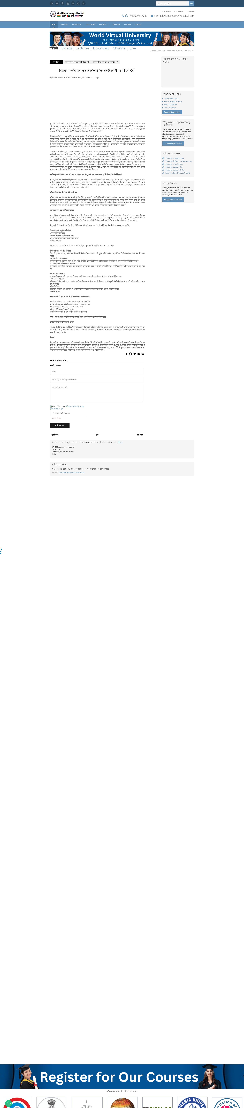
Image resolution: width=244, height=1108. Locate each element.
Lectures (82, 48)
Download (101, 48)
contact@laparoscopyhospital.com (174, 15)
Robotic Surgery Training (173, 101)
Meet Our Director (170, 104)
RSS (120, 442)
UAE (183, 50)
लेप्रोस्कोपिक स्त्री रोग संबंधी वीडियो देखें (105, 62)
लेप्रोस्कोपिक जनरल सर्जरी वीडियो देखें (77, 62)
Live (133, 48)
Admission (77, 24)
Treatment (90, 24)
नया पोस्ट (140, 434)
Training (64, 24)
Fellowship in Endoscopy (174, 164)
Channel (119, 48)
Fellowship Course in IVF (174, 167)
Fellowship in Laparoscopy (174, 158)
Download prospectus (173, 143)
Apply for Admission (174, 199)
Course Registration (172, 112)
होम (97, 434)
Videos (67, 48)
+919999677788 (138, 15)
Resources (104, 24)
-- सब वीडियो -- (56, 62)
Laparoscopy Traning (171, 98)
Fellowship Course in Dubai (175, 170)
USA (189, 50)
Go (191, 3)
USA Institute (190, 12)
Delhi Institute (166, 12)
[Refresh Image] (56, 408)
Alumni (127, 24)
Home (53, 24)
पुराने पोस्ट (55, 434)
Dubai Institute (178, 12)
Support (116, 24)
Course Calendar (170, 107)
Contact (139, 24)
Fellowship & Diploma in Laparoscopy (178, 161)
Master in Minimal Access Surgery (177, 173)
